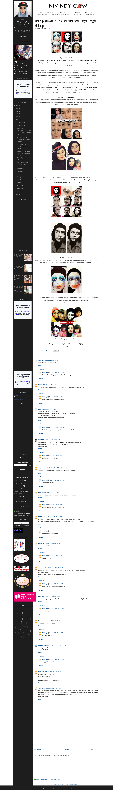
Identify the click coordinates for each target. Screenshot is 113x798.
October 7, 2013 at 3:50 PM (56, 608)
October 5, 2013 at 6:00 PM (55, 517)
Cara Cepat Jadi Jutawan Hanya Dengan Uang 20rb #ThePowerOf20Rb (18, 289)
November (20, 125)
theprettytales (42, 468)
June (18, 177)
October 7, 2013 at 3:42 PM (56, 397)
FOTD (24, 627)
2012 (17, 194)
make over (17, 617)
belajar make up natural (21, 625)
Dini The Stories (43, 517)
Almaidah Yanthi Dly (44, 645)
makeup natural (18, 486)
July (18, 174)
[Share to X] (56, 351)
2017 (17, 108)
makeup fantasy (42, 353)
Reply (40, 365)
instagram (27, 31)
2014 (17, 117)
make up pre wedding (20, 491)
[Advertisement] (66, 734)
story (24, 623)
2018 (17, 105)
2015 (17, 114)
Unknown (41, 360)
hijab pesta (17, 623)
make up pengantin (19, 501)
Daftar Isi (76, 784)
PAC (16, 633)
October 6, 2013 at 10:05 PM (58, 645)
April (18, 182)
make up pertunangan (20, 506)
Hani (39, 409)
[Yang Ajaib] (14, 397)
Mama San (41, 543)
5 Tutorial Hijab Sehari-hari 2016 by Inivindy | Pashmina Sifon (18, 256)
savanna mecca (19, 631)
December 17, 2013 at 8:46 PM (52, 688)
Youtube (24, 31)
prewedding (18, 629)
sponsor (27, 631)
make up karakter (18, 480)
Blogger (71, 788)
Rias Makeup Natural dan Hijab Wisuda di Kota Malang (24, 139)
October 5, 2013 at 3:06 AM (49, 384)
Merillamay (41, 620)
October (19, 128)
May (18, 179)
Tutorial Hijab (76, 12)
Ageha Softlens (23, 633)
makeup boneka (18, 504)
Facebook (18, 31)
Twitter (21, 31)
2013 (17, 119)
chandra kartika (42, 568)
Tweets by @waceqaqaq (20, 472)
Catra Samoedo (42, 671)
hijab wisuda (18, 619)
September (20, 168)
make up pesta (18, 498)
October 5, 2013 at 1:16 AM (51, 360)
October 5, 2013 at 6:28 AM (54, 468)
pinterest (29, 31)
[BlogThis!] (55, 351)
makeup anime (18, 493)
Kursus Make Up (90, 14)
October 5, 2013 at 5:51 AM (52, 439)
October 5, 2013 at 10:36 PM (55, 568)
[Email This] (54, 351)
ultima (16, 621)
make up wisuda (18, 488)
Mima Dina (41, 596)
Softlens (20, 513)
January (19, 191)
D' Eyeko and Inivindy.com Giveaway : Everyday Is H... (24, 132)
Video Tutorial (89, 12)
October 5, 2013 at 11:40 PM (52, 596)
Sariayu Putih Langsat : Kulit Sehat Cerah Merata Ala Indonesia (18, 267)
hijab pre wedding (19, 636)
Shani (40, 384)
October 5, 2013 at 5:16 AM (49, 409)
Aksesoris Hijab (26, 634)
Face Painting (77, 14)
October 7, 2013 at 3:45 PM (56, 531)
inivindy (44, 372)
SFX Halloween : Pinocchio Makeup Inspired (22, 146)
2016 (17, 111)
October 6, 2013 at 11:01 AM (52, 620)
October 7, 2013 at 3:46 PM (56, 584)
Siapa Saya (50, 12)
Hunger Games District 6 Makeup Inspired (18, 277)
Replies (42, 369)
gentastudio (18, 627)
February (19, 188)
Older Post (95, 750)
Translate (26, 525)
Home (41, 12)
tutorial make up (19, 615)
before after (26, 619)
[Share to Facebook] (58, 351)
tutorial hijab (26, 617)
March (19, 185)
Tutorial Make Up (62, 12)
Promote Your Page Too (18, 399)
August (19, 171)
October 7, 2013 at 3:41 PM (56, 372)
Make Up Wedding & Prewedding (60, 14)
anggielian (41, 439)
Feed (16, 31)
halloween (17, 634)
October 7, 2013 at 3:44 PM (56, 480)
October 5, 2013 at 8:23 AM (51, 492)
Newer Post (38, 750)
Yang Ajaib (16, 395)
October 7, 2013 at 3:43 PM (56, 427)
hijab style (23, 621)
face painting (18, 613)
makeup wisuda (18, 496)
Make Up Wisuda (42, 14)
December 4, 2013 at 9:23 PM (56, 671)
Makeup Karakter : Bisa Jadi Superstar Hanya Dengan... (23, 153)
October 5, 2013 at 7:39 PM (52, 543)
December (20, 122)
